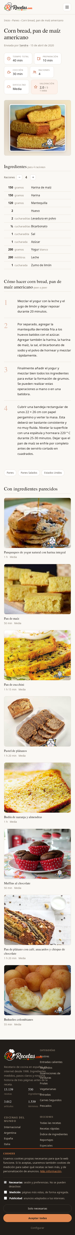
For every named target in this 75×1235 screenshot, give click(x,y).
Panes (15, 20)
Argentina (10, 1132)
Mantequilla (39, 203)
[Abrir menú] (67, 7)
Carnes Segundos (51, 1100)
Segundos (46, 1067)
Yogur (35, 249)
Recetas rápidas (49, 1128)
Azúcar (35, 242)
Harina (35, 195)
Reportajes (46, 1140)
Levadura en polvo (43, 218)
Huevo (35, 211)
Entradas (45, 1094)
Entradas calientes (51, 1062)
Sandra (23, 45)
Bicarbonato (39, 226)
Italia (7, 1144)
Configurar (37, 1228)
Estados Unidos (53, 472)
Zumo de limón (41, 265)
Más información (50, 1171)
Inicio (7, 20)
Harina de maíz (41, 187)
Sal (33, 234)
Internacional (12, 1127)
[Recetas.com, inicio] (18, 7)
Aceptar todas (37, 1218)
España (8, 1138)
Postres (44, 1056)
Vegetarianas (48, 1089)
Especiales (46, 1145)
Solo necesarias (37, 1208)
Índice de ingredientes (54, 1134)
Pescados (46, 1105)
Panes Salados (29, 472)
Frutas (44, 1083)
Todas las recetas (50, 1123)
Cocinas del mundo (14, 1119)
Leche (35, 257)
